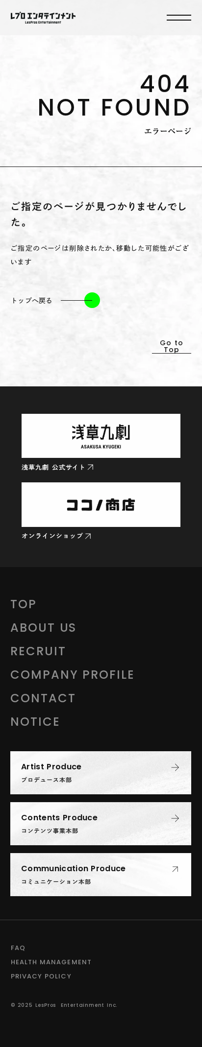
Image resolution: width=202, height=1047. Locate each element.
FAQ (18, 948)
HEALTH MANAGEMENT (51, 962)
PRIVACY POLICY (41, 976)
